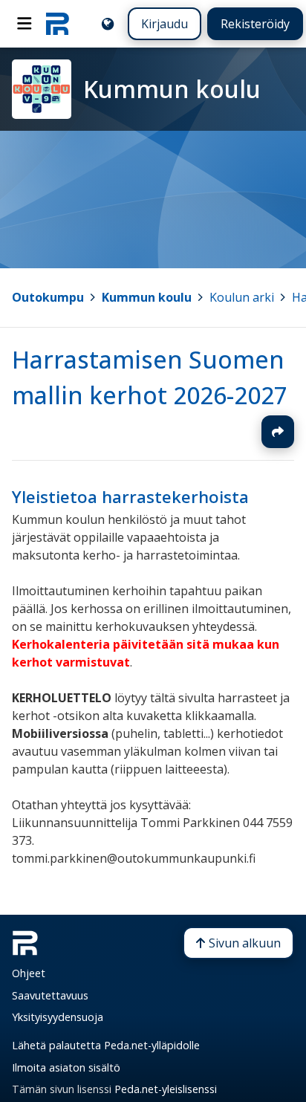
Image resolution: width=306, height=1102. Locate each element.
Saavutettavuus (50, 995)
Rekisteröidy (255, 24)
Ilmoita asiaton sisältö (66, 1067)
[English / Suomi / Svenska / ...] (108, 24)
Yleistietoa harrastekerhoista (130, 496)
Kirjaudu (164, 24)
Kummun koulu (147, 297)
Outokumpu (48, 297)
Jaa (277, 431)
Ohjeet (28, 973)
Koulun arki (241, 297)
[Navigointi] (24, 23)
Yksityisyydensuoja (57, 1017)
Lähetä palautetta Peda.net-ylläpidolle (106, 1045)
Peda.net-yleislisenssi (165, 1089)
